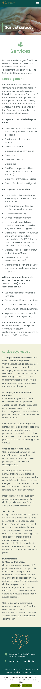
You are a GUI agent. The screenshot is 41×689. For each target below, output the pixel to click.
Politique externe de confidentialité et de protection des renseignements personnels (20, 672)
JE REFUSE (27, 686)
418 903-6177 (14, 661)
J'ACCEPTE (15, 686)
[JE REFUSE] (38, 682)
